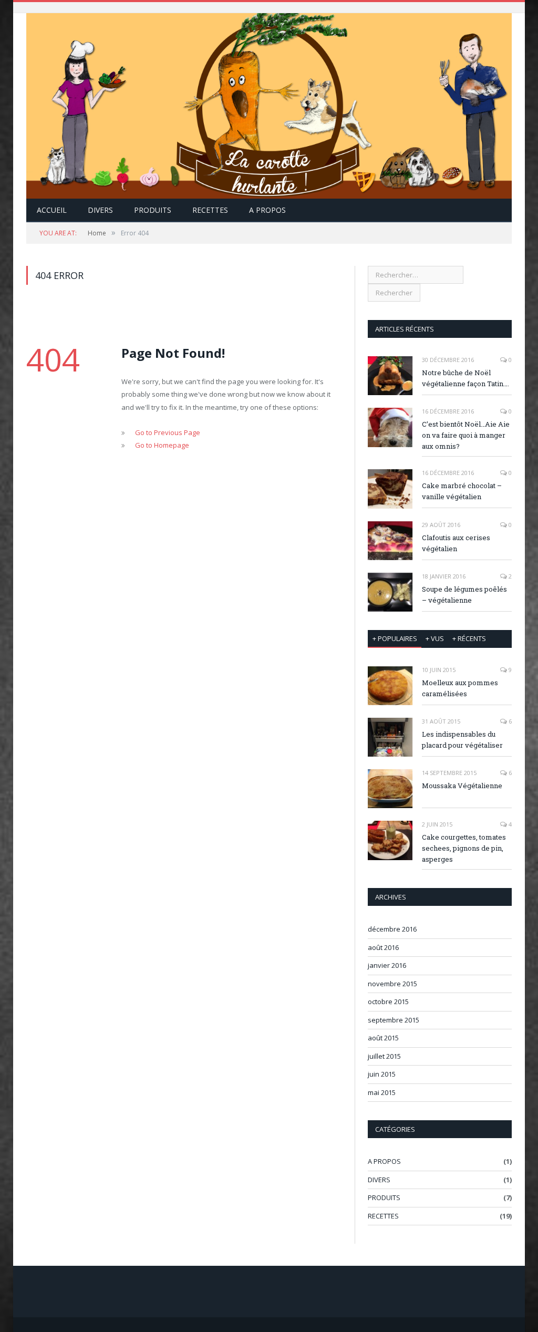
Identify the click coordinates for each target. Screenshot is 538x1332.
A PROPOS (384, 1161)
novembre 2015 (392, 983)
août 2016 (383, 947)
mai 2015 (382, 1092)
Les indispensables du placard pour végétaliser (462, 739)
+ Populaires (395, 638)
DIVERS (100, 210)
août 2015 (383, 1037)
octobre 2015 (388, 1001)
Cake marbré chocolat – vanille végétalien (462, 491)
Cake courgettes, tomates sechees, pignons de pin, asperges (464, 848)
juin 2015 (382, 1074)
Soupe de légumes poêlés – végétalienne (464, 594)
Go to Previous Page (167, 432)
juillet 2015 (384, 1056)
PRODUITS (152, 210)
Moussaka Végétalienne (462, 785)
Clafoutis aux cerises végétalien (456, 543)
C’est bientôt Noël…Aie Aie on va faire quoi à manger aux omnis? (466, 435)
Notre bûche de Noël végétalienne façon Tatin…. (465, 378)
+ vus (435, 638)
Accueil (52, 210)
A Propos (267, 210)
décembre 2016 (392, 929)
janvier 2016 (387, 965)
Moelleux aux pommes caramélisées (460, 688)
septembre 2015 (393, 1020)
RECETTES (210, 210)
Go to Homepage (162, 445)
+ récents (469, 638)
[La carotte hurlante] (269, 103)
